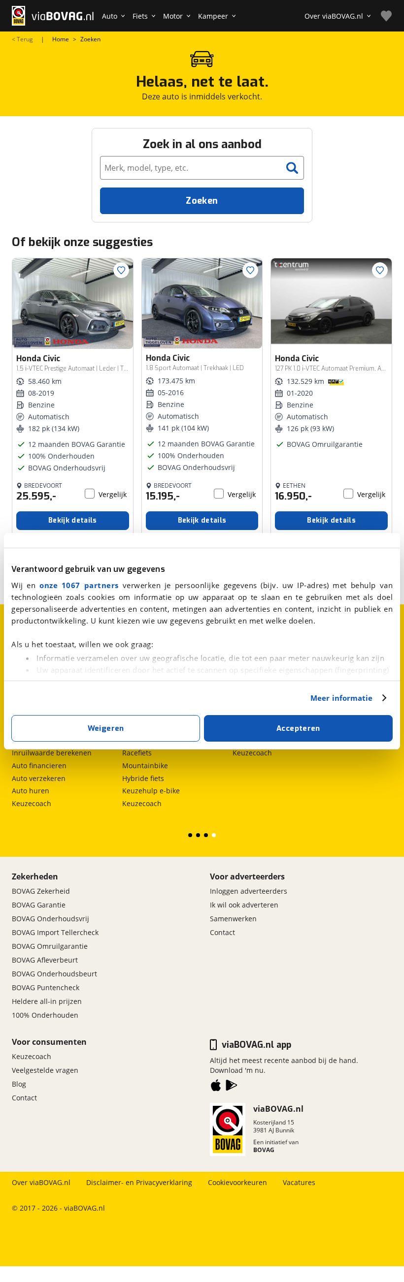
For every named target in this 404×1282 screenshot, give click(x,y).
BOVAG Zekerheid (41, 891)
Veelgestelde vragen (45, 1070)
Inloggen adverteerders (248, 891)
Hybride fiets (143, 778)
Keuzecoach (31, 803)
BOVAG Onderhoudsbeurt (54, 973)
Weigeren (106, 728)
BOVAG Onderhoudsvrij (50, 918)
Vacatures (299, 1182)
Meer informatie (341, 698)
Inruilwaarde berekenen (52, 752)
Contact (222, 932)
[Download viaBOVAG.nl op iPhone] (216, 1087)
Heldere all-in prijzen (47, 1001)
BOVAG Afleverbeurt (45, 960)
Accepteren (298, 728)
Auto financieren (39, 765)
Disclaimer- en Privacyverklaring (139, 1182)
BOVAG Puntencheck (45, 987)
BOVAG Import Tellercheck (55, 932)
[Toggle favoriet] (121, 270)
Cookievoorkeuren (237, 1182)
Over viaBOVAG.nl (41, 1182)
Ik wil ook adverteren (244, 904)
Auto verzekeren (39, 778)
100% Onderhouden (45, 1015)
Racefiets (137, 752)
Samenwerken (233, 918)
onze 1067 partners (79, 585)
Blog (19, 1084)
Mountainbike (145, 765)
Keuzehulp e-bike (151, 790)
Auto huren (30, 790)
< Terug (22, 39)
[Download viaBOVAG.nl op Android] (231, 1087)
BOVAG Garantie (39, 904)
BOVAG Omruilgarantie (50, 946)
